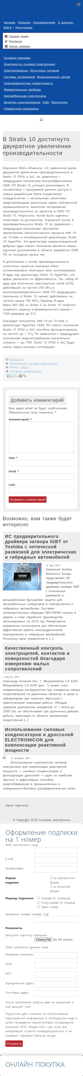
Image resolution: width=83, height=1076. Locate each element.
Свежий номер (19, 36)
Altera (24, 367)
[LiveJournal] (25, 375)
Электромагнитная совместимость (28, 83)
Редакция (24, 22)
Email (14, 471)
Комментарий (20, 419)
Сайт (12, 485)
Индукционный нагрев (53, 77)
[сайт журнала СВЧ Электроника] (69, 812)
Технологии (59, 102)
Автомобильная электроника (25, 96)
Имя (13, 458)
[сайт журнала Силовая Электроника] (42, 805)
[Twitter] (13, 375)
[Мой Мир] (21, 375)
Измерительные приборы (22, 89)
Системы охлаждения (19, 77)
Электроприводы (16, 70)
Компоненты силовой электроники (29, 64)
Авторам (9, 22)
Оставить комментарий (26, 371)
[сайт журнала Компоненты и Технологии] (14, 812)
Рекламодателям (44, 22)
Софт (45, 102)
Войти (7, 27)
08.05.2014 (17, 359)
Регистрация (23, 27)
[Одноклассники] (17, 375)
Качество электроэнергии (22, 102)
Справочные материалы (21, 108)
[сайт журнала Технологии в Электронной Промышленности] (66, 805)
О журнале (66, 22)
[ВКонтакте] (9, 375)
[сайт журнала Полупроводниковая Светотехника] (42, 812)
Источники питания (44, 70)
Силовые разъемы (17, 58)
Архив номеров (19, 46)
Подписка (15, 41)
